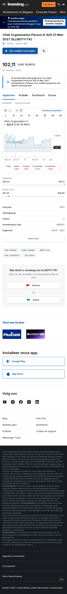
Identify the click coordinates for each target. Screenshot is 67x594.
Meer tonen (33, 238)
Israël (47, 250)
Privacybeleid (8, 566)
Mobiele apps (9, 424)
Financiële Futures (46, 12)
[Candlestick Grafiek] (5, 110)
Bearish (36, 285)
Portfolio (6, 431)
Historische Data (22, 103)
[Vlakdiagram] (10, 110)
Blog (4, 418)
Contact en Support (46, 431)
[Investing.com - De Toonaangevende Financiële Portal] (18, 4)
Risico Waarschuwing (12, 576)
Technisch (38, 95)
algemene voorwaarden (13, 556)
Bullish (36, 300)
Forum (52, 95)
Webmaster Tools (11, 437)
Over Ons (41, 418)
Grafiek (23, 95)
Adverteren (42, 424)
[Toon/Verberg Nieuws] (21, 110)
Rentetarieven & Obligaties (18, 12)
